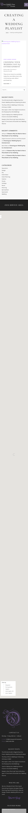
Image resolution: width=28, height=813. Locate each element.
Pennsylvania (8, 687)
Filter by (4, 682)
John (3, 155)
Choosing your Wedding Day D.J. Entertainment (12, 64)
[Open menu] (26, 4)
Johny (3, 133)
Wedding (14, 59)
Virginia (7, 689)
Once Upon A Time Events (10, 69)
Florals (3, 181)
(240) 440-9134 (10, 741)
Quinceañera (5, 190)
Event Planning (7, 59)
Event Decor (5, 174)
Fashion (4, 179)
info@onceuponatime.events (14, 739)
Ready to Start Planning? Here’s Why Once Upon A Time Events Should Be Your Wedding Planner (14, 121)
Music (3, 185)
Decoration (5, 168)
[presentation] (14, 49)
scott (3, 150)
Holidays (4, 183)
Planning (4, 187)
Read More (7, 83)
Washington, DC (9, 691)
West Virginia (8, 693)
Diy (3, 172)
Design (4, 170)
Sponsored (5, 192)
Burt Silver (5, 145)
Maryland (7, 685)
